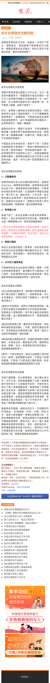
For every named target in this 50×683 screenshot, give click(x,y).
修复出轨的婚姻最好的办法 (17, 509)
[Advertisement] (25, 625)
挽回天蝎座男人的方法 (14, 577)
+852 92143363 (23, 487)
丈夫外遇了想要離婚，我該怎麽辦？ (21, 523)
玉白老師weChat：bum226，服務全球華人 (25, 496)
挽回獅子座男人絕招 (13, 573)
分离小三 (40, 22)
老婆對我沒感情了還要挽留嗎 (18, 567)
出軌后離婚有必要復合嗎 (15, 540)
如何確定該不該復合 (13, 560)
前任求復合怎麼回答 (13, 533)
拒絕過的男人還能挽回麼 (15, 550)
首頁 (6, 22)
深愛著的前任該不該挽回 (15, 553)
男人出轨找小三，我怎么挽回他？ (20, 519)
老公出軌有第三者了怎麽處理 (18, 516)
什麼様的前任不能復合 (14, 526)
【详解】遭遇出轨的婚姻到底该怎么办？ (23, 512)
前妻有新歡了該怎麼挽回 (15, 570)
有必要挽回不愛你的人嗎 (15, 563)
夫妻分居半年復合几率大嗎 (17, 536)
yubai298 (11, 490)
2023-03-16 (5, 38)
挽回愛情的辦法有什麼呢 (15, 556)
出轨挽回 (16, 22)
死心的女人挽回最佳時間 (15, 546)
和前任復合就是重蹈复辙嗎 (17, 529)
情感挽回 (28, 22)
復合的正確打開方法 (13, 543)
